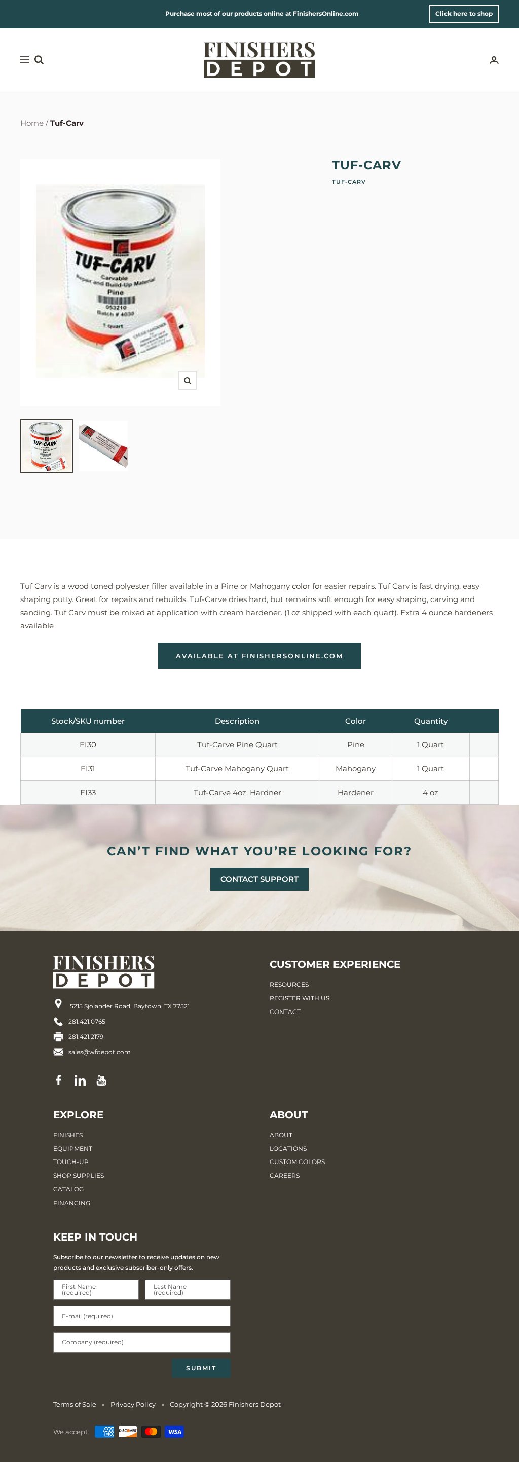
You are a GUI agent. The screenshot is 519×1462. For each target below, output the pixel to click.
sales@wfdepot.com (99, 1052)
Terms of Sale (74, 1404)
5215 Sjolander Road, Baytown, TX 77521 (129, 1006)
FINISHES (68, 1135)
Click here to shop (464, 13)
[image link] (121, 972)
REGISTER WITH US (299, 998)
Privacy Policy (133, 1404)
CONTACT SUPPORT (259, 879)
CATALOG (68, 1189)
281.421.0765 (86, 1021)
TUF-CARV (349, 181)
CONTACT (285, 1012)
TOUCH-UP (71, 1162)
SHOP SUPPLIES (78, 1175)
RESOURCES (289, 984)
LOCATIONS (288, 1148)
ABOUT (281, 1135)
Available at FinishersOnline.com (259, 656)
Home (32, 123)
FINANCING (71, 1203)
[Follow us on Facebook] (58, 1080)
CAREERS (285, 1175)
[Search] (39, 59)
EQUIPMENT (72, 1148)
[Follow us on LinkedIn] (80, 1080)
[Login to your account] (494, 60)
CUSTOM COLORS (297, 1162)
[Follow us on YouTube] (101, 1080)
